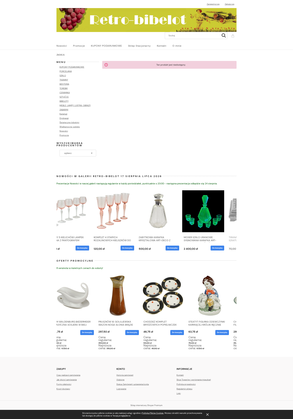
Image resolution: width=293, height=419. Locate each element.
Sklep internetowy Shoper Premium (146, 405)
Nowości (64, 131)
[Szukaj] (223, 35)
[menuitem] (64, 46)
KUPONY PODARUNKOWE (72, 67)
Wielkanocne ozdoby (70, 126)
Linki (179, 393)
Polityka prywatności (186, 384)
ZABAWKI (64, 109)
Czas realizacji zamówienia (68, 375)
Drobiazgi (64, 118)
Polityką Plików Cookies (153, 413)
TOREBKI (64, 88)
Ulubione (120, 379)
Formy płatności (63, 384)
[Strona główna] (146, 19)
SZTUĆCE (64, 97)
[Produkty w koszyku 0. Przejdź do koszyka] (233, 35)
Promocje (64, 135)
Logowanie (121, 389)
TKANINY (64, 79)
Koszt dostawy (63, 389)
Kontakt (180, 375)
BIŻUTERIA (64, 84)
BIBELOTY (64, 101)
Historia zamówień (124, 375)
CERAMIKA (65, 92)
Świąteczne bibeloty (69, 122)
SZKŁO (63, 75)
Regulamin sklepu (184, 389)
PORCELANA (66, 71)
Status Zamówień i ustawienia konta (132, 384)
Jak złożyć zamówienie (66, 379)
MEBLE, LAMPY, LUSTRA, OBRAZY (75, 105)
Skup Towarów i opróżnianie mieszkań (194, 379)
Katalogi (63, 114)
